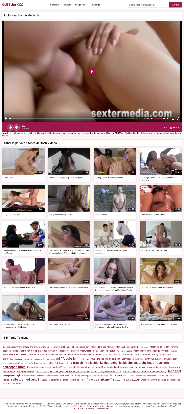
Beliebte (67, 5)
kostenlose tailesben (25, 371)
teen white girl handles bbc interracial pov (70, 347)
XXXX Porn (79, 409)
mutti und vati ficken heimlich (105, 358)
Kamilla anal (8, 178)
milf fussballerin (67, 358)
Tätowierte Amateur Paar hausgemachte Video (159, 324)
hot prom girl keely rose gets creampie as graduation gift (63, 371)
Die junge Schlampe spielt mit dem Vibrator (47, 367)
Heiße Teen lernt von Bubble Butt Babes (46, 363)
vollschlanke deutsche (101, 363)
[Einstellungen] (168, 118)
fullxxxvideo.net (103, 409)
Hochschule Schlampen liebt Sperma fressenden (68, 287)
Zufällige (96, 5)
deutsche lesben (36, 354)
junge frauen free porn (12, 215)
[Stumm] (152, 118)
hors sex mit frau (122, 375)
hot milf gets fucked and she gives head (114, 367)
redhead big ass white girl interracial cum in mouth (114, 347)
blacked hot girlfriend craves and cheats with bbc (26, 347)
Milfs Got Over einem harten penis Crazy (19, 287)
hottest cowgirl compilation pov (106, 371)
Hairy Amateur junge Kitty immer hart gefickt (66, 178)
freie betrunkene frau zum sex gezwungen (116, 379)
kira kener (144, 347)
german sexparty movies (146, 376)
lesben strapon (101, 215)
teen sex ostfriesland (17, 363)
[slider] (72, 118)
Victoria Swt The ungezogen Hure (154, 250)
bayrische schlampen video (58, 376)
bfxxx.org (90, 409)
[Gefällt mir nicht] (16, 127)
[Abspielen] (6, 118)
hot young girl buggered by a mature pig (89, 375)
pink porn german (111, 354)
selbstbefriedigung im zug (29, 379)
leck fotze (85, 359)
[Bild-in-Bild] (173, 118)
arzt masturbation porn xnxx (33, 376)
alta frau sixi (75, 363)
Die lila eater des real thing (59, 324)
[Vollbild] (178, 118)
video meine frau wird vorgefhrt (153, 215)
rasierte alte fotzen (159, 346)
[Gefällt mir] (10, 127)
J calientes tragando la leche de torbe (67, 380)
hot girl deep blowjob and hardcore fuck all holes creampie (73, 355)
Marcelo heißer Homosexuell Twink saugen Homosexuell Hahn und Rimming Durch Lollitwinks (112, 327)
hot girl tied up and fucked (81, 367)
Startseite (54, 5)
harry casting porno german (21, 359)
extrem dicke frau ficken (45, 359)
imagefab (110, 350)
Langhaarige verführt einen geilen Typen (157, 287)
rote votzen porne (124, 351)
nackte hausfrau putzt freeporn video (38, 350)
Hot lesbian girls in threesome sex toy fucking (144, 371)
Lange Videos (81, 5)
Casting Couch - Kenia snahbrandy (109, 178)
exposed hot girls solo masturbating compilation (81, 351)
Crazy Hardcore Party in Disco (61, 215)
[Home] (12, 4)
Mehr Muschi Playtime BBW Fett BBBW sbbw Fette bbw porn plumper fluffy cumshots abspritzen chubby (69, 253)
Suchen (175, 4)
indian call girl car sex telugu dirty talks (151, 351)
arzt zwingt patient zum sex (136, 354)
